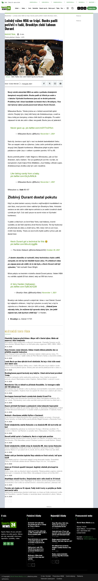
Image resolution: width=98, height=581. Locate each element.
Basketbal (8, 16)
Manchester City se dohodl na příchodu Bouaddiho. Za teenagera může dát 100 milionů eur (32, 385)
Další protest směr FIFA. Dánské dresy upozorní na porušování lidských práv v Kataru (36, 549)
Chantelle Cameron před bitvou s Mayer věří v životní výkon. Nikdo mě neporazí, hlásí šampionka (31, 339)
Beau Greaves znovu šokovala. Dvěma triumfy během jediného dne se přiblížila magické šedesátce (31, 350)
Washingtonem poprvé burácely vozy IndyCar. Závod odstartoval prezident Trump (33, 374)
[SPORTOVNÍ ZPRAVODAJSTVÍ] (4, 8)
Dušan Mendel (14, 84)
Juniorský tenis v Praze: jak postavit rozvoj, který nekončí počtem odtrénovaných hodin (61, 533)
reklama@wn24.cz (90, 539)
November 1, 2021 (48, 133)
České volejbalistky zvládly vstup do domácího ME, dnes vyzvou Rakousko (33, 445)
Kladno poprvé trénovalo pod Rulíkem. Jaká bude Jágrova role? (62, 540)
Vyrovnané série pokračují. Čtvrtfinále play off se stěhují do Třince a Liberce (37, 524)
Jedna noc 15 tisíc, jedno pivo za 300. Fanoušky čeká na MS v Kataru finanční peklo (37, 532)
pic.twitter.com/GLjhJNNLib (23, 176)
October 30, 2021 (53, 250)
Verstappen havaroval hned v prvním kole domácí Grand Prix (28, 396)
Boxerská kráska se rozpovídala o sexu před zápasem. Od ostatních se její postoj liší (37, 541)
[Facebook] (78, 8)
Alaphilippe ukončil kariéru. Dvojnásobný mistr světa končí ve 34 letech (32, 478)
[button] (72, 8)
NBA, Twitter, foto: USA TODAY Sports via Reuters (27, 77)
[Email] (55, 83)
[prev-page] (6, 500)
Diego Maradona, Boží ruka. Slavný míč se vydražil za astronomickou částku (60, 524)
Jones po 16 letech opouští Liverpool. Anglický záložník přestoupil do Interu (31, 468)
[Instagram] (81, 8)
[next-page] (10, 500)
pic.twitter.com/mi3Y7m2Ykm (39, 127)
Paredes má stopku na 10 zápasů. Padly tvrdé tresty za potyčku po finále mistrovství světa (33, 489)
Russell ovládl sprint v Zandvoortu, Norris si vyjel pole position (29, 436)
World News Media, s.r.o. (19, 576)
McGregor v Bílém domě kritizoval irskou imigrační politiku (36, 557)
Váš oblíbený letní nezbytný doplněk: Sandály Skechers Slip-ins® (61, 547)
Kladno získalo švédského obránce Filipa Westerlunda (60, 555)
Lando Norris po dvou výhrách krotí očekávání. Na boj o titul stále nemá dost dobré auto (32, 362)
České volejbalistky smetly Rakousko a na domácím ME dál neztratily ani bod (33, 425)
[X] (85, 8)
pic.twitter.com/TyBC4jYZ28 (24, 286)
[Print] (60, 83)
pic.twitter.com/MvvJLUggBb (24, 243)
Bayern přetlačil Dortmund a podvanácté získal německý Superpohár (31, 405)
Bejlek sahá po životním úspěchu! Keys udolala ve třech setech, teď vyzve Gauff (33, 456)
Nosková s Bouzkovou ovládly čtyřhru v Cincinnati (24, 415)
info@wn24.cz (88, 537)
